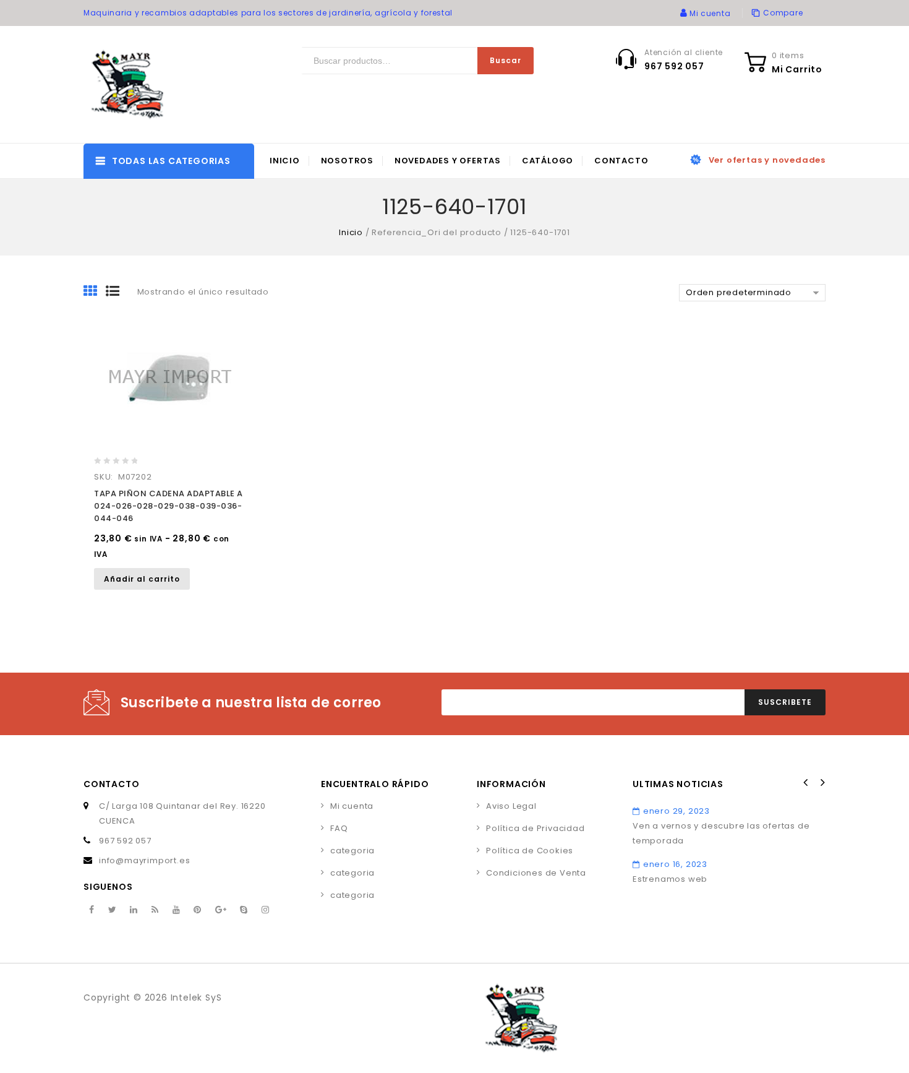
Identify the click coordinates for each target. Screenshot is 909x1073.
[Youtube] (176, 910)
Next (822, 783)
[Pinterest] (197, 910)
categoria (352, 850)
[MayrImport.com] (129, 84)
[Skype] (244, 910)
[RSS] (155, 910)
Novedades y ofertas (448, 160)
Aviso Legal (511, 806)
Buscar (505, 60)
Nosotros (347, 160)
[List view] (117, 292)
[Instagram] (265, 910)
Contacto (621, 160)
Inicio (285, 160)
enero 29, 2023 (676, 811)
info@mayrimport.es (144, 860)
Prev (806, 783)
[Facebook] (91, 910)
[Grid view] (94, 292)
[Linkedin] (133, 910)
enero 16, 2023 (675, 864)
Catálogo (547, 160)
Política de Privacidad (535, 828)
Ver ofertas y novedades (767, 160)
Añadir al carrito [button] (142, 579)
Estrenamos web (670, 879)
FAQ (339, 828)
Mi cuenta (351, 806)
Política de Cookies (529, 850)
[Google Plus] (221, 910)
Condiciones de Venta (536, 873)
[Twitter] (112, 910)
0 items (788, 55)
